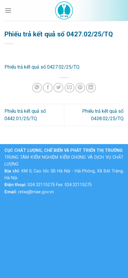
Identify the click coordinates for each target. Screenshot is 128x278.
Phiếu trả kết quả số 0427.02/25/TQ (41, 67)
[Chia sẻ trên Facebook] (48, 88)
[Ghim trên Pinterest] (80, 88)
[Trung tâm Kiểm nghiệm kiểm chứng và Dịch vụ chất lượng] (64, 10)
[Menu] (8, 10)
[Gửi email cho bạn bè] (69, 88)
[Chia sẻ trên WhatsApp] (37, 88)
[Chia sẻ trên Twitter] (58, 88)
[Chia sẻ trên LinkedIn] (91, 88)
